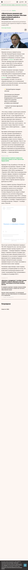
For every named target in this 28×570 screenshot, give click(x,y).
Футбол (14, 10)
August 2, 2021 (7, 107)
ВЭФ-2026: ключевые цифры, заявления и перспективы (14, 5)
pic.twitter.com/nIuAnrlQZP (11, 103)
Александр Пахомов (6, 28)
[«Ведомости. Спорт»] (2, 2)
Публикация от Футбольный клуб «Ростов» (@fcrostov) (14, 240)
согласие (5, 565)
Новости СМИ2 (5, 309)
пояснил (3, 77)
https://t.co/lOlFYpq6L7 (10, 101)
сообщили (11, 59)
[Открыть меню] (26, 2)
